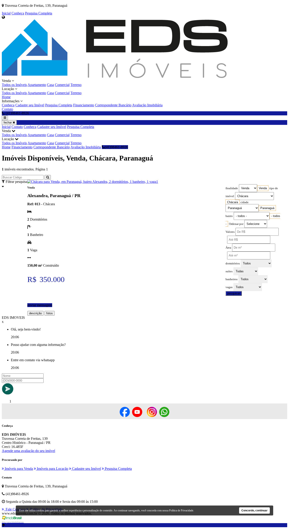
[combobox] (262, 188)
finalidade (232, 188)
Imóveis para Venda (18, 469)
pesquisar (233, 293)
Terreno (76, 85)
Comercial (62, 85)
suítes (229, 271)
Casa (50, 85)
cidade (244, 202)
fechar (8, 122)
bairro (229, 216)
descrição (35, 313)
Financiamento (83, 105)
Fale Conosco (14, 509)
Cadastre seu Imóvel (29, 105)
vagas (229, 287)
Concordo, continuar (254, 510)
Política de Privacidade (181, 510)
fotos (49, 313)
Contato (7, 109)
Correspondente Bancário (113, 105)
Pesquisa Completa (38, 13)
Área (228, 247)
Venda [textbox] (263, 188)
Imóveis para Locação (52, 469)
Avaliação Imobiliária (147, 105)
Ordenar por (236, 224)
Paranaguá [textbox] (267, 208)
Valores (230, 231)
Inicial (6, 13)
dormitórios (233, 263)
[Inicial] (115, 77)
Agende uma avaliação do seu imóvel (28, 451)
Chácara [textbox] (232, 202)
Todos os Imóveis (14, 85)
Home (6, 97)
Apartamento (37, 85)
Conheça (18, 13)
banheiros (232, 279)
